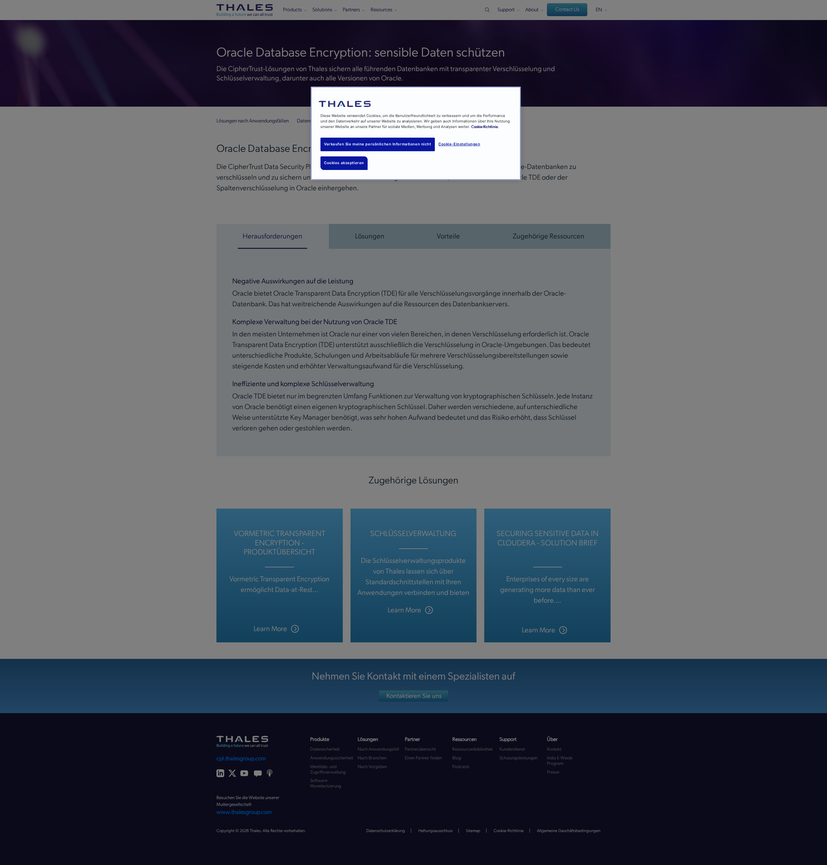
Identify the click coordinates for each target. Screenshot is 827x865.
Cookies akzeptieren (344, 163)
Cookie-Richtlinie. (485, 127)
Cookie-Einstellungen (459, 144)
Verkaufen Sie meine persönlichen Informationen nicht (377, 144)
